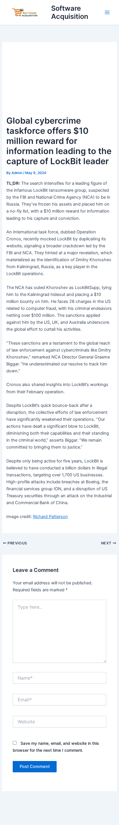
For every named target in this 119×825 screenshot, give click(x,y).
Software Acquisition (69, 12)
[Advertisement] (59, 81)
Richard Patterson (50, 516)
